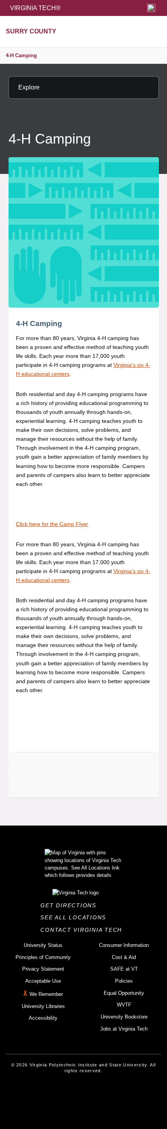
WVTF (124, 1005)
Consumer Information (124, 945)
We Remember (46, 994)
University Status (43, 945)
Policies (124, 981)
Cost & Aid (124, 957)
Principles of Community (43, 957)
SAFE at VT (124, 969)
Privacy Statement (43, 969)
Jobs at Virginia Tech (124, 1029)
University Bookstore (124, 1017)
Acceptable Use (43, 981)
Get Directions (70, 905)
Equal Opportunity (124, 993)
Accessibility (43, 1018)
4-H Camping (21, 55)
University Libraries (43, 1006)
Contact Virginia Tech (83, 930)
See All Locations (75, 917)
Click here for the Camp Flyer (52, 524)
